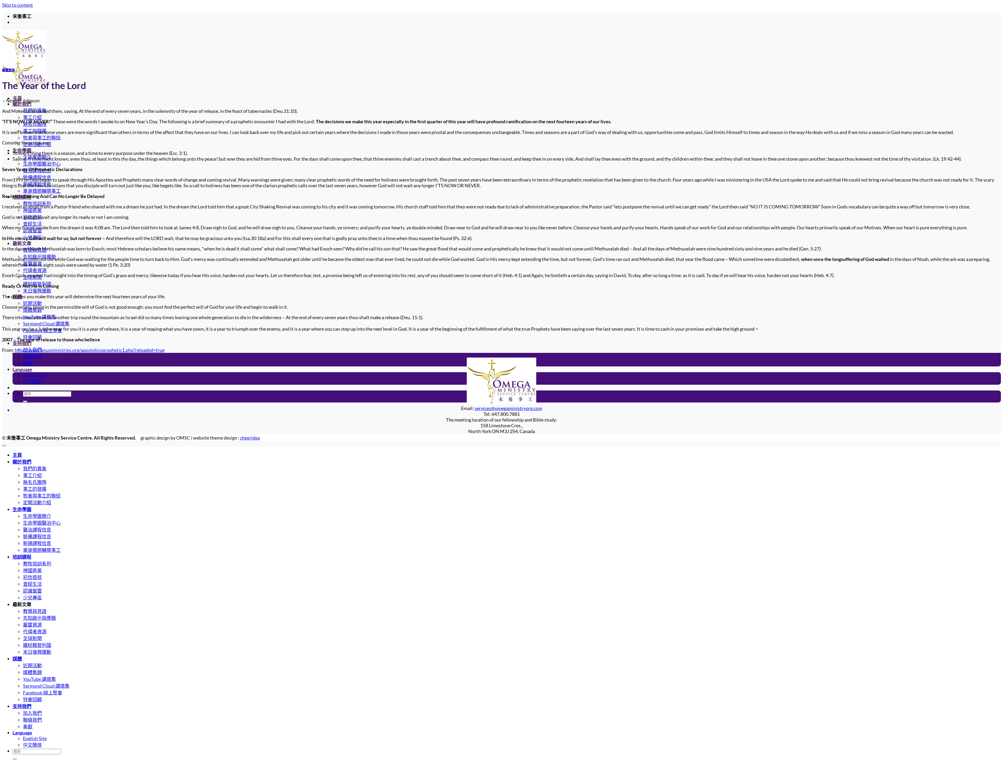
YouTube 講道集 (39, 679)
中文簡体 (32, 381)
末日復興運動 (37, 291)
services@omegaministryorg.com (508, 408)
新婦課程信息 (37, 543)
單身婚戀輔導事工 (42, 191)
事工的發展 (34, 489)
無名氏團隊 (34, 482)
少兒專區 (32, 597)
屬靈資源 (8, 70)
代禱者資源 (34, 270)
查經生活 (32, 224)
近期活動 (32, 303)
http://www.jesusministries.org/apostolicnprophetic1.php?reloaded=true (90, 350)
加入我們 (32, 713)
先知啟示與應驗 (39, 618)
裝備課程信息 (37, 536)
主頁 (17, 455)
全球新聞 (32, 638)
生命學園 (22, 509)
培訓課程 (22, 557)
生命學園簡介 (37, 516)
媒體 (17, 659)
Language (22, 369)
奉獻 (27, 363)
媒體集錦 (32, 310)
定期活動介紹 (37, 502)
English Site (35, 375)
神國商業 (32, 210)
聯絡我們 (32, 356)
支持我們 (22, 343)
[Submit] (25, 401)
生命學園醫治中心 (42, 164)
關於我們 (22, 104)
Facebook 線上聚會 (42, 693)
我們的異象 (34, 468)
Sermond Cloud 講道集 (46, 323)
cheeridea (250, 438)
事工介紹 (32, 117)
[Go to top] (4, 445)
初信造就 (32, 577)
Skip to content (17, 5)
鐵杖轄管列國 (37, 645)
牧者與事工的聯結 (42, 138)
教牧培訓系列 (37, 203)
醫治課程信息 (37, 530)
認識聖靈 (32, 230)
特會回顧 (32, 699)
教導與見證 (34, 611)
